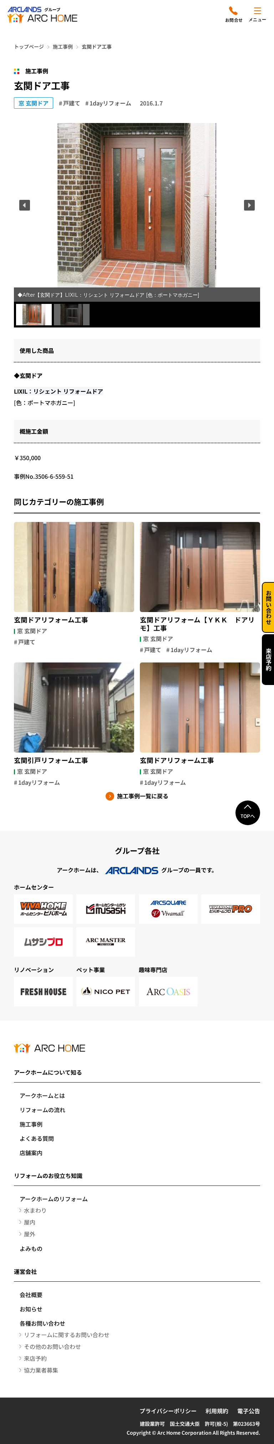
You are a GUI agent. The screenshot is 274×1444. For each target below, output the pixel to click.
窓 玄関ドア (34, 103)
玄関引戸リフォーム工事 (51, 760)
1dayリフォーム (110, 103)
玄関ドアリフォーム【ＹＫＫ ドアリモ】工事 (197, 624)
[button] (24, 205)
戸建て (71, 103)
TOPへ (247, 815)
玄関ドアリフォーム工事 (51, 620)
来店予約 (268, 659)
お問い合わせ (268, 607)
